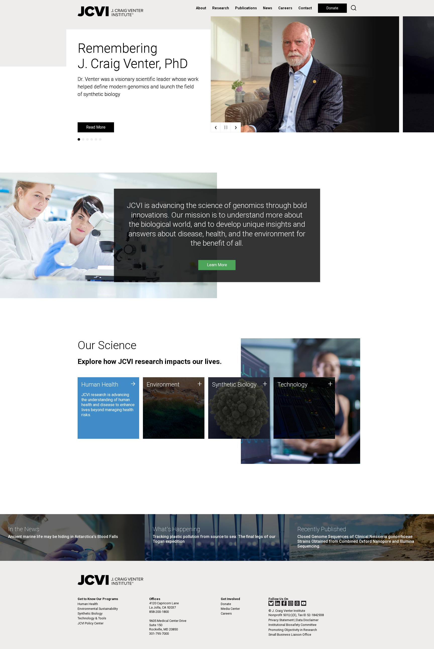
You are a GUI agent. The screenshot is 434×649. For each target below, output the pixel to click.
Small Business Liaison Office (289, 634)
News (267, 8)
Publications (246, 8)
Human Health (88, 604)
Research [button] (220, 8)
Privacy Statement (281, 620)
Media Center (230, 609)
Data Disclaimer (307, 620)
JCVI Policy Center (90, 623)
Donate (332, 8)
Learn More (96, 127)
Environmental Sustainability (98, 609)
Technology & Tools (92, 618)
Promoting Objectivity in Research (292, 630)
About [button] (201, 8)
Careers (285, 8)
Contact (305, 8)
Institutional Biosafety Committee (292, 625)
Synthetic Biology (90, 613)
